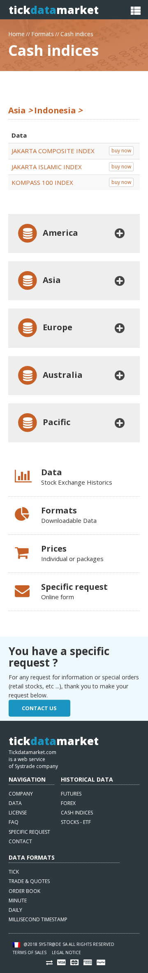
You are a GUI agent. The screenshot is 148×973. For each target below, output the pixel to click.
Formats (42, 33)
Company (21, 793)
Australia (61, 374)
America (58, 232)
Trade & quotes (29, 881)
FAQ (13, 822)
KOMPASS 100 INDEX (42, 182)
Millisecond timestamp (38, 919)
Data (15, 803)
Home (16, 33)
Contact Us (39, 708)
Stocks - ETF (76, 822)
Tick (14, 871)
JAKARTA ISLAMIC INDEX (47, 167)
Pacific (54, 422)
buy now (121, 150)
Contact (20, 841)
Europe (55, 327)
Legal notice (66, 952)
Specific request (29, 831)
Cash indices (76, 33)
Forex (68, 803)
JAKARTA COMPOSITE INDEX (53, 151)
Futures (71, 793)
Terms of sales (29, 952)
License (18, 812)
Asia (50, 279)
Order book (24, 891)
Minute (18, 900)
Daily (15, 909)
